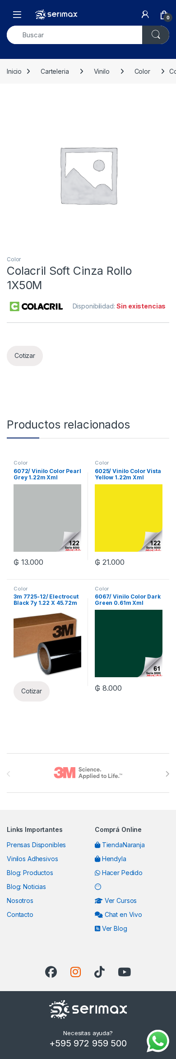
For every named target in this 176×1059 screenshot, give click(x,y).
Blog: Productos (30, 872)
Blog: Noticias (26, 886)
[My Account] (145, 14)
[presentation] (167, 774)
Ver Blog (113, 928)
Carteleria (55, 71)
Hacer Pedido (121, 872)
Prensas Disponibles (36, 845)
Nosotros (20, 900)
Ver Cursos (120, 900)
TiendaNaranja (122, 845)
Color (142, 71)
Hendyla (113, 858)
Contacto (20, 914)
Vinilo (102, 71)
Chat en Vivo (122, 914)
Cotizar (24, 355)
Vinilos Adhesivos (32, 858)
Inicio (14, 71)
